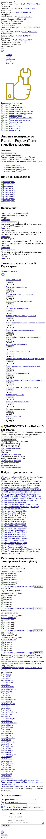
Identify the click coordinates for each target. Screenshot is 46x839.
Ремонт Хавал (6, 759)
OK (2, 831)
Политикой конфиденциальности (26, 807)
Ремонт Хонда (6, 761)
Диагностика (14, 105)
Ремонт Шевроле (8, 769)
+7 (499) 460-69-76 (23, 13)
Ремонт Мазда (6, 716)
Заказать (10, 282)
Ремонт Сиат (6, 740)
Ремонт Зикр (6, 697)
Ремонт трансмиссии (17, 107)
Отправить (5, 826)
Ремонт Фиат (6, 752)
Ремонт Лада (6, 710)
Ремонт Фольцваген (9, 755)
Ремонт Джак (6, 691)
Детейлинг (13, 124)
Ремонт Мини (6, 721)
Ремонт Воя (5, 685)
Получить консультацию (11, 23)
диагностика (6, 437)
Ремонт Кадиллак (8, 704)
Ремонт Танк (6, 748)
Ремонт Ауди (6, 674)
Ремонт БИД (6, 676)
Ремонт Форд (6, 757)
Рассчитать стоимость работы (13, 780)
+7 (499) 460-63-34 (29, 8)
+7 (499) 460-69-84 (33, 4)
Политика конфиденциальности (14, 786)
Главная (9, 55)
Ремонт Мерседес (8, 719)
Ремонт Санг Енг (8, 738)
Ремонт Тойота (7, 750)
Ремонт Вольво (7, 683)
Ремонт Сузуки (7, 746)
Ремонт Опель (6, 729)
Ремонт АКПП (15, 130)
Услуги (8, 57)
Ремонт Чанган (7, 765)
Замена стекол (14, 128)
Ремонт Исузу (6, 702)
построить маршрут (9, 586)
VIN (2, 805)
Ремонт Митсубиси (9, 723)
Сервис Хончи (7, 778)
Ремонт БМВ (6, 678)
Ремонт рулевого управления (20, 118)
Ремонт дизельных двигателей (21, 111)
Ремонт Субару (7, 744)
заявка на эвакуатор (9, 439)
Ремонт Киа (5, 708)
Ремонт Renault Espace (15, 167)
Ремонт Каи (5, 706)
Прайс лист (10, 59)
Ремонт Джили (7, 693)
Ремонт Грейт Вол (8, 689)
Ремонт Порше (7, 733)
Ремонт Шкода (7, 771)
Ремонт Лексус (7, 714)
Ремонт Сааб (6, 735)
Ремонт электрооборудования (21, 114)
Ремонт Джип (6, 695)
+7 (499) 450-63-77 (25, 17)
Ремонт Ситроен (7, 742)
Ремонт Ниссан (7, 725)
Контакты (10, 63)
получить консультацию (21, 437)
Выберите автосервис (9, 800)
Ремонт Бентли (7, 680)
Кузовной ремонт (16, 126)
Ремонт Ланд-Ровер (9, 712)
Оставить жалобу (8, 784)
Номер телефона (7, 802)
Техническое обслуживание (12, 103)
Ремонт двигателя (16, 109)
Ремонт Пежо (6, 731)
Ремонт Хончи (7, 763)
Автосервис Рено (13, 165)
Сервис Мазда (6, 776)
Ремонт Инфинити (8, 699)
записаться (38, 586)
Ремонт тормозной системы (20, 120)
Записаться (5, 220)
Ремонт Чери (6, 767)
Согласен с (22, 807)
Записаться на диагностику (12, 782)
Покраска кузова (15, 122)
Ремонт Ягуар (6, 774)
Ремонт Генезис (7, 687)
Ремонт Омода (7, 727)
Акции (8, 61)
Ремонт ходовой (15, 116)
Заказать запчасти (32, 780)
